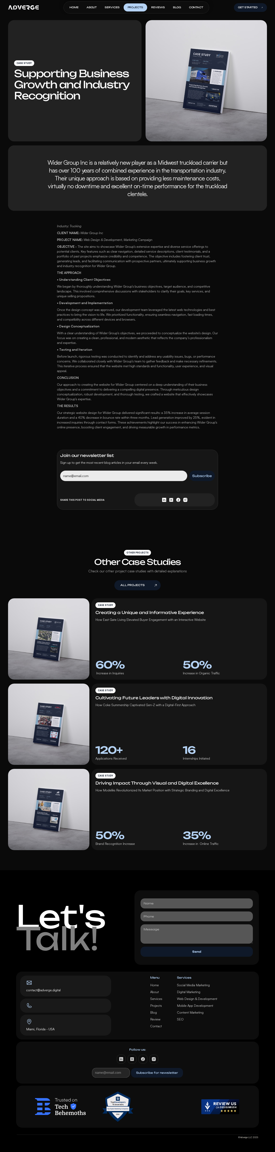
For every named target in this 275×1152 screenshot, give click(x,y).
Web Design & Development (197, 999)
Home (154, 985)
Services (156, 999)
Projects (156, 1006)
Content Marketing (190, 1012)
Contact (156, 1026)
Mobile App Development (195, 1006)
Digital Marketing (188, 992)
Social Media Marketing (193, 985)
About (154, 992)
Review (155, 1019)
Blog (153, 1012)
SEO (180, 1019)
